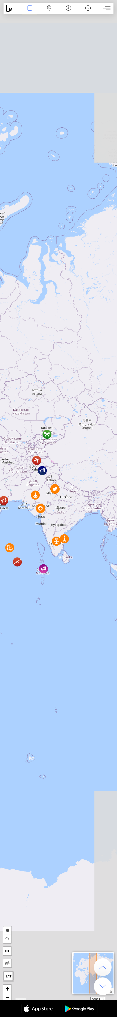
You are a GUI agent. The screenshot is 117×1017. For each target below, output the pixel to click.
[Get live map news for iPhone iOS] (38, 1009)
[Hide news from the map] (7, 963)
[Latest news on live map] (12, 8)
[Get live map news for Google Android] (80, 1009)
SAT (8, 976)
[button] (17, 562)
